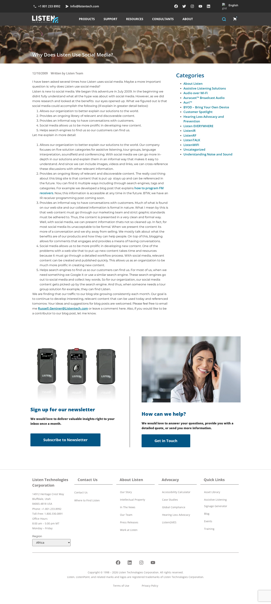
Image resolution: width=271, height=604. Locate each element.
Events (208, 521)
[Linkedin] (208, 6)
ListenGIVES (169, 522)
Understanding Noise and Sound (207, 154)
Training (209, 529)
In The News (127, 507)
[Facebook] (176, 6)
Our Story (126, 492)
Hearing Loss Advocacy (176, 515)
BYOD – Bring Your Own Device (206, 107)
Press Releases (129, 522)
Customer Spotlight (198, 112)
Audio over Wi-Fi (195, 93)
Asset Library (212, 492)
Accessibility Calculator (176, 492)
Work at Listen (129, 530)
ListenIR (189, 130)
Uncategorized (194, 149)
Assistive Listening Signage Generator (215, 503)
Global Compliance (173, 507)
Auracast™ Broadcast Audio (204, 98)
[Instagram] (192, 6)
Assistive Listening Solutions (204, 88)
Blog (206, 513)
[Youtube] (200, 6)
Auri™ (187, 102)
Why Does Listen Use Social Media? (72, 54)
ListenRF (189, 135)
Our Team (126, 515)
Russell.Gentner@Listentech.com (63, 308)
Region (37, 536)
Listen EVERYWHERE (198, 126)
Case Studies (170, 499)
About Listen (193, 83)
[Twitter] (184, 6)
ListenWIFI (191, 145)
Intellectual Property (132, 499)
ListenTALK (191, 140)
